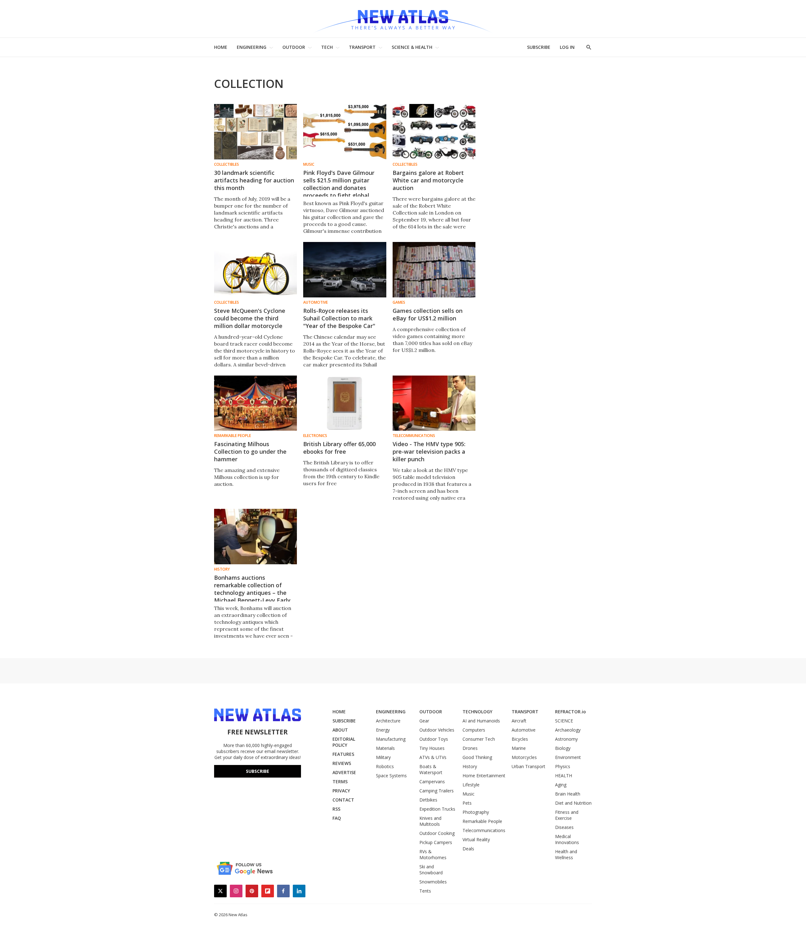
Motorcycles (524, 757)
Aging (560, 785)
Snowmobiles (433, 882)
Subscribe (257, 771)
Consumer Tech (479, 739)
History (222, 569)
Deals (468, 849)
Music (308, 164)
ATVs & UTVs (432, 757)
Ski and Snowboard (431, 870)
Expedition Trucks (437, 809)
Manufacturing (391, 739)
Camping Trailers (436, 791)
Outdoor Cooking (437, 833)
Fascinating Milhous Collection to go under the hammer (250, 451)
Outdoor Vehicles (436, 730)
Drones (470, 748)
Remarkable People (232, 436)
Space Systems (391, 776)
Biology (562, 748)
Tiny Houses (432, 748)
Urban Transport (528, 766)
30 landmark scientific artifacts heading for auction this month (254, 180)
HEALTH (563, 776)
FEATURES (343, 754)
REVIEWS (341, 763)
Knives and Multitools (430, 821)
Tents (425, 891)
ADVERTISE (344, 772)
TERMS (340, 782)
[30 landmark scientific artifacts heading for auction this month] (255, 131)
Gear (424, 721)
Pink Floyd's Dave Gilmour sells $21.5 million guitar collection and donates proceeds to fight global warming (338, 188)
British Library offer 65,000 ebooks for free (339, 447)
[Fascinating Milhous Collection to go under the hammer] (255, 403)
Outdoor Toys (433, 739)
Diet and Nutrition (573, 803)
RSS (336, 809)
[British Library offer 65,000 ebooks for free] (344, 403)
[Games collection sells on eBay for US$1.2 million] (434, 269)
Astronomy (566, 739)
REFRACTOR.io (570, 712)
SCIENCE (564, 721)
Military (383, 757)
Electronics (315, 436)
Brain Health (567, 794)
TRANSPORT (362, 47)
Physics (562, 766)
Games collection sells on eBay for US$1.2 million (428, 314)
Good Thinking (477, 757)
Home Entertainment (484, 776)
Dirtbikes (428, 800)
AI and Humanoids (481, 721)
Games (399, 302)
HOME (220, 47)
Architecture (388, 721)
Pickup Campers (435, 842)
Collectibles (226, 164)
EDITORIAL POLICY (343, 742)
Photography (476, 812)
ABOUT (340, 730)
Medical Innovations (567, 839)
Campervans (432, 782)
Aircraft (519, 721)
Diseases (564, 827)
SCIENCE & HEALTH (412, 47)
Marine (519, 748)
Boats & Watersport (430, 769)
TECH (327, 47)
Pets (467, 803)
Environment (568, 757)
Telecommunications (414, 436)
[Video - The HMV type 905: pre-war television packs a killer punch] (434, 403)
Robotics (385, 766)
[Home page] (403, 19)
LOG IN (567, 47)
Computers (474, 730)
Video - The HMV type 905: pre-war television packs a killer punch (429, 451)
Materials (385, 748)
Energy (383, 730)
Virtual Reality (476, 839)
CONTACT (343, 800)
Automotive (315, 302)
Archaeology (568, 730)
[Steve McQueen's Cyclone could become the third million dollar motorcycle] (255, 269)
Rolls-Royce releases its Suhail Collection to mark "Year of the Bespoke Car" (339, 318)
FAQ (336, 818)
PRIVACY (341, 791)
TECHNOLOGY (477, 712)
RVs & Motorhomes (432, 854)
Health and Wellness (566, 854)
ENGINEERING (251, 47)
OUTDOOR (293, 47)
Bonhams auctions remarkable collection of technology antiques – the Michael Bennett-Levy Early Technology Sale (252, 593)
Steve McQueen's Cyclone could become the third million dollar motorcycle (249, 318)
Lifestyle (471, 785)
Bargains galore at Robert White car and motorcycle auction (428, 180)
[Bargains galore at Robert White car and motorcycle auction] (434, 131)
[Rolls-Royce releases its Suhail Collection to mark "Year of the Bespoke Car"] (344, 269)
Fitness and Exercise (566, 815)
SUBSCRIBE (538, 47)
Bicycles (520, 739)
